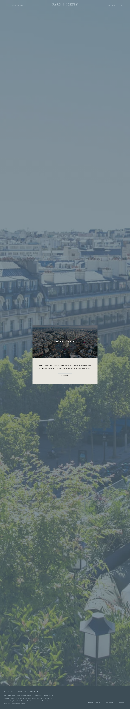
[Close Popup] (95, 327)
